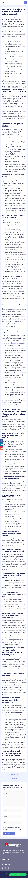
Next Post (14, 778)
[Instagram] (5, 868)
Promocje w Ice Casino (16, 343)
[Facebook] (2, 868)
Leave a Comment (6, 16)
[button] (18, 874)
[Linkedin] (8, 868)
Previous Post (14, 774)
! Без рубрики (14, 16)
